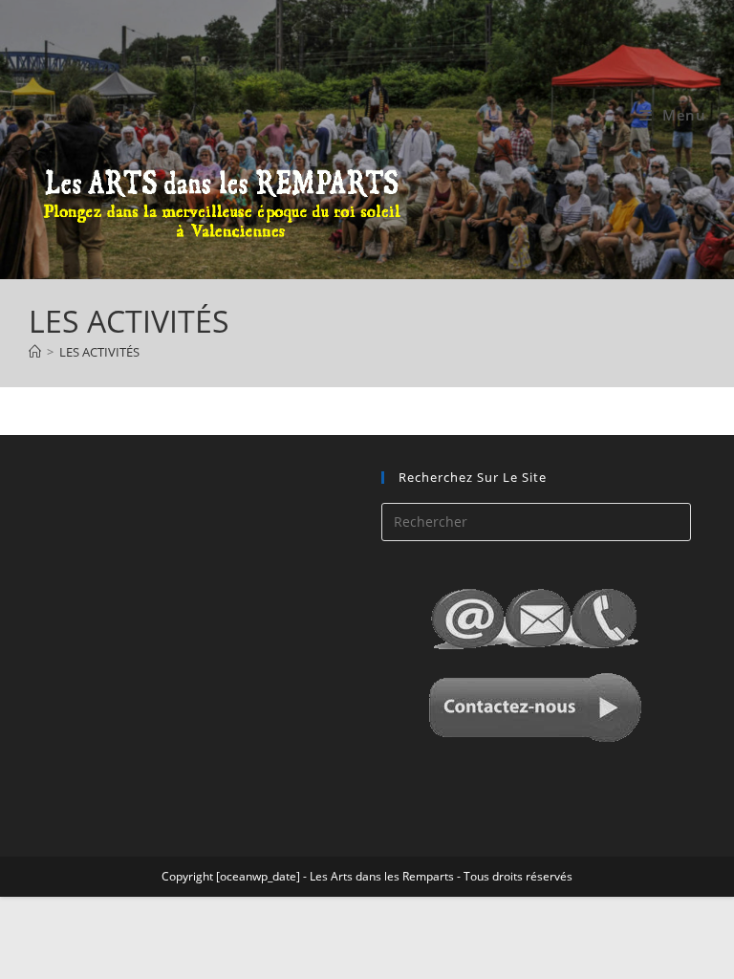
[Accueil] (35, 351)
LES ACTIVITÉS (99, 351)
